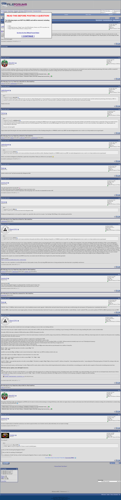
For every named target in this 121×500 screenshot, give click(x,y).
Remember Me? (117, 11)
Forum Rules (3, 480)
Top (119, 494)
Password (103, 12)
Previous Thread (58, 466)
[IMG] (2, 477)
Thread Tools (98, 20)
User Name (103, 10)
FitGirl (3, 113)
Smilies (2, 476)
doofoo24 (4, 183)
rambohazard (13, 83)
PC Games (16, 10)
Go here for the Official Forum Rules (28, 33)
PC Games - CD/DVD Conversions (25, 10)
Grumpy (12, 435)
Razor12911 (13, 229)
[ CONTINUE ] (28, 36)
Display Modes (116, 20)
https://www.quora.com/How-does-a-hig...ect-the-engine (13, 259)
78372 (2, 137)
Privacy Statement (114, 494)
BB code (2, 475)
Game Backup (10, 10)
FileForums (5, 10)
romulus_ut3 (27, 271)
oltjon (2, 83)
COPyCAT (22, 137)
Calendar (66, 14)
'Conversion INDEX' (69, 457)
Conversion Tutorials (37, 10)
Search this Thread (107, 20)
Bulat (12, 137)
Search (110, 14)
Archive (108, 494)
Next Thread (64, 466)
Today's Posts (88, 14)
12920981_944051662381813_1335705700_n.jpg (14, 376)
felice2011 (11, 63)
